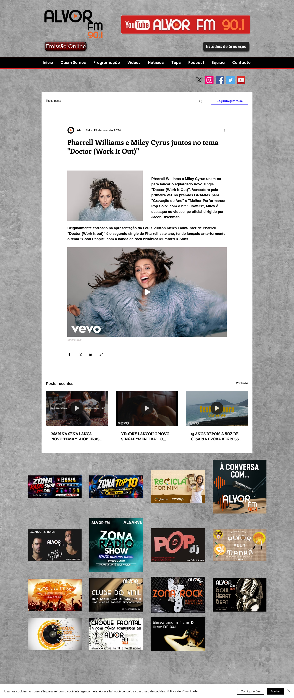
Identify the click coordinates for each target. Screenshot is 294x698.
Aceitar (275, 691)
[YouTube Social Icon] (241, 80)
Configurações (251, 691)
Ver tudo (242, 383)
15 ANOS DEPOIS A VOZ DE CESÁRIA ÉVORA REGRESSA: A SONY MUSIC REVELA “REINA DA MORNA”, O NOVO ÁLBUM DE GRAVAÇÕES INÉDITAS (216, 436)
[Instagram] (209, 80)
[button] (197, 62)
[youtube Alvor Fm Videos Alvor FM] (185, 24)
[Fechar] (288, 691)
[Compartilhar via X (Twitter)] (80, 354)
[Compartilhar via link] (101, 354)
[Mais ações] (224, 130)
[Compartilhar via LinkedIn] (90, 354)
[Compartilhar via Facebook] (69, 354)
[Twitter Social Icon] (230, 80)
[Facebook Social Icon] (220, 80)
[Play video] (147, 292)
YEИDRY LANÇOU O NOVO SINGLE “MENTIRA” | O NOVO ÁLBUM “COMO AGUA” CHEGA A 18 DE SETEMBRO (145, 436)
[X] (199, 80)
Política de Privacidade (182, 691)
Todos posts (53, 100)
